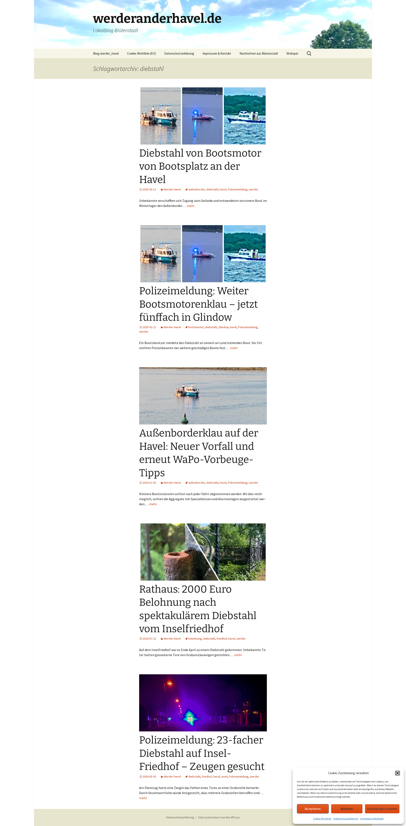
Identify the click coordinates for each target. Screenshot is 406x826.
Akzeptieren (313, 809)
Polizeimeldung (237, 189)
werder (253, 189)
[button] (397, 773)
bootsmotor (196, 327)
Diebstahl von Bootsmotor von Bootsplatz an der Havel (200, 166)
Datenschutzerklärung (345, 818)
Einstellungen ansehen (382, 809)
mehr (191, 206)
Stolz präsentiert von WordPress (219, 817)
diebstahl (212, 189)
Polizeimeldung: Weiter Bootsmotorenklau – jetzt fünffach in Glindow (198, 304)
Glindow (223, 327)
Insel (225, 776)
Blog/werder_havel (106, 53)
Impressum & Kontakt (372, 818)
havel (223, 189)
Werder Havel (172, 189)
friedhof (222, 638)
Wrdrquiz (292, 53)
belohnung (195, 638)
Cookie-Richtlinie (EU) (141, 53)
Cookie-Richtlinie (322, 818)
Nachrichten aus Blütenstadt (259, 53)
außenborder (196, 189)
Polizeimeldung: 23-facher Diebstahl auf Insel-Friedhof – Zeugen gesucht (202, 753)
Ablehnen (346, 809)
